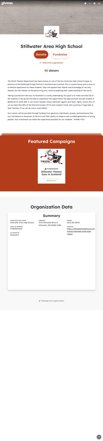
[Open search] (90, 3)
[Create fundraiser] (85, 3)
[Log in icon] (94, 3)
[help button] (99, 437)
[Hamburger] (99, 3)
